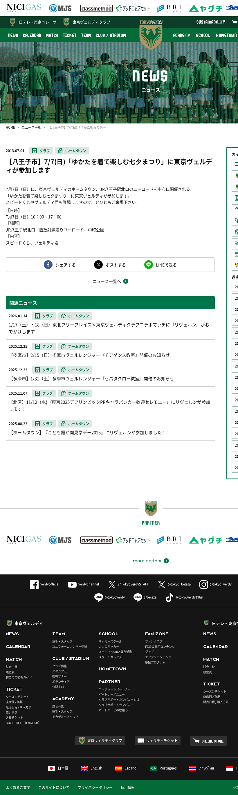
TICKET (69, 35)
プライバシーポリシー (95, 787)
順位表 (10, 672)
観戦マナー (59, 676)
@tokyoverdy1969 (189, 597)
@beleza (150, 597)
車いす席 (11, 712)
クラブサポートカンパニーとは (119, 699)
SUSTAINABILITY (210, 22)
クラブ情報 (59, 666)
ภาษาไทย (206, 768)
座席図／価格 (212, 696)
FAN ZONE (156, 634)
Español (131, 768)
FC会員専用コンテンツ (160, 646)
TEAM (86, 35)
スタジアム (59, 671)
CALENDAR (32, 35)
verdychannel (88, 584)
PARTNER (109, 681)
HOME (10, 127)
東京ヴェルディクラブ (91, 22)
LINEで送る (166, 265)
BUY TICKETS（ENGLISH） (23, 723)
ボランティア (61, 681)
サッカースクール (110, 641)
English (96, 768)
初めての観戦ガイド (19, 677)
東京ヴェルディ (29, 623)
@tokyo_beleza (179, 584)
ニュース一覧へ (107, 281)
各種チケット (14, 717)
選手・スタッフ (62, 641)
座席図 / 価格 (14, 702)
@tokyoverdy (115, 597)
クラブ (44, 150)
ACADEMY (181, 35)
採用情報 (128, 787)
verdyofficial (49, 584)
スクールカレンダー (112, 657)
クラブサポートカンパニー (116, 705)
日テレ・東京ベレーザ (38, 22)
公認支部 (58, 687)
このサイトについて (54, 787)
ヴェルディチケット (162, 740)
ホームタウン (75, 150)
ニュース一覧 (31, 127)
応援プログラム (155, 662)
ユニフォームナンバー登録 (69, 646)
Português (168, 768)
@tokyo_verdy (221, 584)
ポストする (116, 265)
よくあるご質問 (18, 787)
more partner (147, 561)
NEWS (13, 35)
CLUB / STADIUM (111, 35)
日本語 (63, 768)
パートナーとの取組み (113, 710)
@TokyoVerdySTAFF (133, 584)
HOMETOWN (112, 669)
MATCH (52, 35)
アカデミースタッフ (65, 716)
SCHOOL (203, 35)
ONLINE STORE (213, 741)
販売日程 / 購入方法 (18, 707)
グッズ (149, 652)
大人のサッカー (109, 646)
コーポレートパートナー (115, 689)
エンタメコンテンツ (158, 657)
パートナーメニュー (112, 694)
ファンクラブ (154, 641)
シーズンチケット (17, 696)
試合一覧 (11, 667)
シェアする (65, 265)
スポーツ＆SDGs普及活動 (115, 652)
